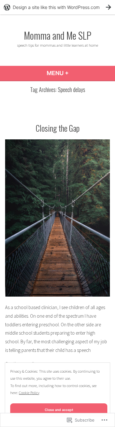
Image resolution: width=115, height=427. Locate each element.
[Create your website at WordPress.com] (57, 7)
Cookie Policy (29, 392)
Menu (75, 73)
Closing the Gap (58, 128)
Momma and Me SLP (57, 35)
